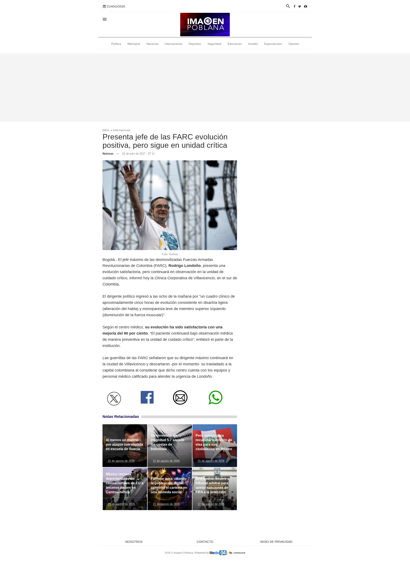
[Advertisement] (205, 87)
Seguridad (214, 43)
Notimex (107, 153)
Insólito (253, 43)
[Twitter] (300, 6)
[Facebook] (294, 6)
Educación (235, 43)
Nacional (152, 43)
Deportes (195, 43)
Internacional (173, 43)
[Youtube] (306, 6)
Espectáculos (273, 43)
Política (116, 43)
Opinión (293, 43)
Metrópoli (133, 43)
